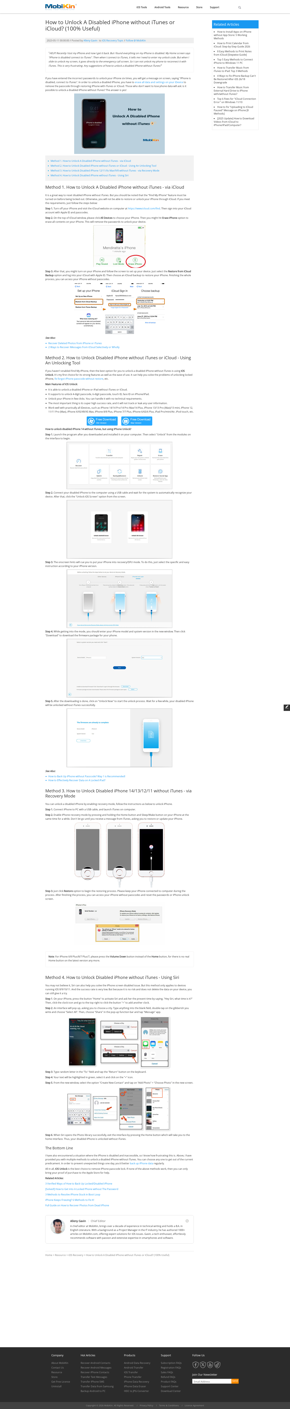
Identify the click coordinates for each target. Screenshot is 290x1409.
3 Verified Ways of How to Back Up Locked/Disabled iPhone (78, 1183)
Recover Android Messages (96, 1367)
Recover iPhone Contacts (95, 1372)
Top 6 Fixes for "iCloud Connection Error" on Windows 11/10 (235, 100)
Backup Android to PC (93, 1391)
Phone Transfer (133, 1377)
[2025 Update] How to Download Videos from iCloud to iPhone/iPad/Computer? (234, 122)
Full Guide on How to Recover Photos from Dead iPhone (77, 1205)
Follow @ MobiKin (136, 40)
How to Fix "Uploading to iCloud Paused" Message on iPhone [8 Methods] (233, 110)
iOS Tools (142, 7)
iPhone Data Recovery (136, 1381)
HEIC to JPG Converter (136, 1391)
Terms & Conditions (169, 1405)
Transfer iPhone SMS (92, 1381)
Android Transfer (133, 1367)
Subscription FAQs (171, 1363)
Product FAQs (168, 1381)
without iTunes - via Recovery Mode (139, 170)
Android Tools (162, 7)
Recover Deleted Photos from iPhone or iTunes (75, 343)
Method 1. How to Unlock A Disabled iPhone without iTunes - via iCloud (91, 161)
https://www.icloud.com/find (144, 208)
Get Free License (60, 1381)
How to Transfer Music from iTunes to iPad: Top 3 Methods (231, 69)
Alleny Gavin (90, 40)
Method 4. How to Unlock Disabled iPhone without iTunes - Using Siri (90, 175)
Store (199, 7)
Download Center (171, 1391)
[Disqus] (119, 1302)
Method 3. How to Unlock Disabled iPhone (75, 170)
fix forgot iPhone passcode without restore (79, 378)
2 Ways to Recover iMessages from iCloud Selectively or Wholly (83, 347)
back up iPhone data (141, 1163)
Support (214, 7)
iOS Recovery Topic (112, 40)
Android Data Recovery (137, 1363)
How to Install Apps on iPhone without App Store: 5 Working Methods (232, 35)
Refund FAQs (168, 1377)
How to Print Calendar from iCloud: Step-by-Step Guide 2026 (232, 45)
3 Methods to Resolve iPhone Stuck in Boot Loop (72, 1194)
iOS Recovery (75, 1255)
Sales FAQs (167, 1372)
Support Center (170, 1386)
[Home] (61, 6)
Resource (183, 7)
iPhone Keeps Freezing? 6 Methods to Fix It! (69, 1200)
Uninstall (56, 1386)
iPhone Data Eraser (135, 1386)
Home (48, 1255)
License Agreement (194, 1405)
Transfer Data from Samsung (97, 1386)
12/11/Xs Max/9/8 (109, 170)
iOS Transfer (131, 1372)
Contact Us (57, 1367)
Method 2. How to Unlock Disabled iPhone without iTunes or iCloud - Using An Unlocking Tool (103, 165)
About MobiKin (59, 1363)
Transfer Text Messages (94, 1377)
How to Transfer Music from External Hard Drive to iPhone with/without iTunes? (231, 91)
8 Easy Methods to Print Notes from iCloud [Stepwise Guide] (233, 53)
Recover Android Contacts (95, 1363)
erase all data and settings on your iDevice (159, 82)
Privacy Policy (146, 1405)
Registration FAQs (171, 1367)
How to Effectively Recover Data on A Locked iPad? (76, 780)
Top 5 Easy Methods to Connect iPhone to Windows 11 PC (233, 61)
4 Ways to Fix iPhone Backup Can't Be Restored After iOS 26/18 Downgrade (235, 79)
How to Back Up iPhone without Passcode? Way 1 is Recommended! (86, 776)
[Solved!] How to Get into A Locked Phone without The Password (81, 1189)
